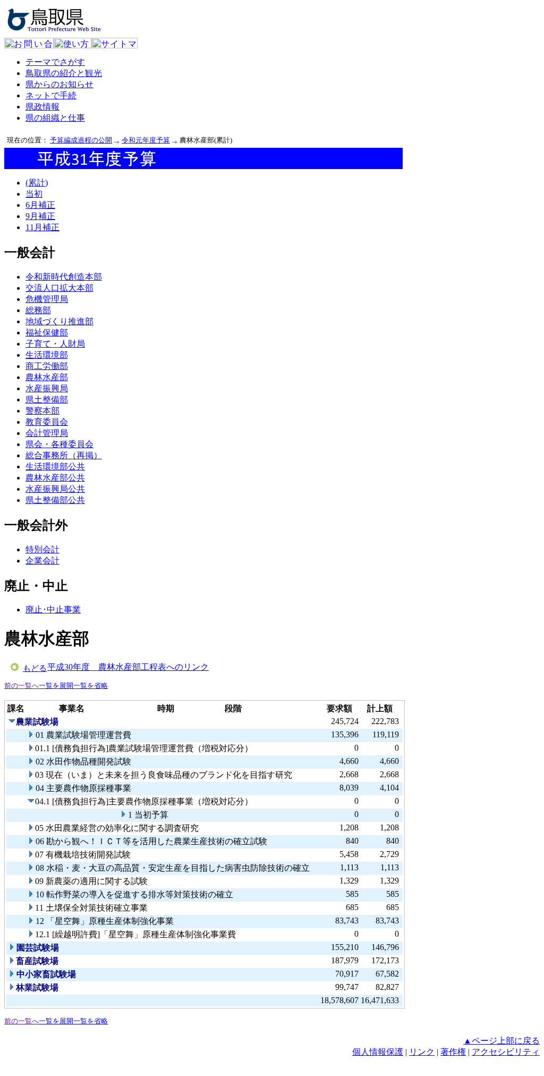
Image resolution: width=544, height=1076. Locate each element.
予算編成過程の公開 (81, 140)
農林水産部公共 (55, 477)
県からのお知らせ (60, 84)
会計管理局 (47, 433)
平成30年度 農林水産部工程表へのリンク (128, 666)
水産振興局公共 (55, 488)
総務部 (38, 310)
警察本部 (43, 410)
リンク (422, 1051)
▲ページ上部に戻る (501, 1040)
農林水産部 (47, 377)
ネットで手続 (51, 95)
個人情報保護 (377, 1051)
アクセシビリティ (506, 1051)
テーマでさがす (55, 61)
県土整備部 (47, 399)
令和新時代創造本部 (64, 276)
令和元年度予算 (146, 140)
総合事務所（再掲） (64, 455)
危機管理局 (47, 299)
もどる (35, 668)
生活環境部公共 (55, 466)
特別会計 (43, 549)
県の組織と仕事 (55, 117)
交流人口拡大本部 (60, 287)
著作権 (453, 1051)
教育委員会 (47, 421)
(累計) (37, 182)
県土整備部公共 (55, 500)
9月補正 (40, 216)
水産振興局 (47, 388)
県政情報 (43, 106)
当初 (34, 193)
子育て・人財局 (55, 343)
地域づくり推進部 (60, 321)
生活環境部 (47, 354)
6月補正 (40, 204)
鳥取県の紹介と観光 (64, 73)
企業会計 (43, 560)
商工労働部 (47, 366)
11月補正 (43, 227)
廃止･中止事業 (53, 609)
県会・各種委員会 (60, 444)
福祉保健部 (47, 332)
